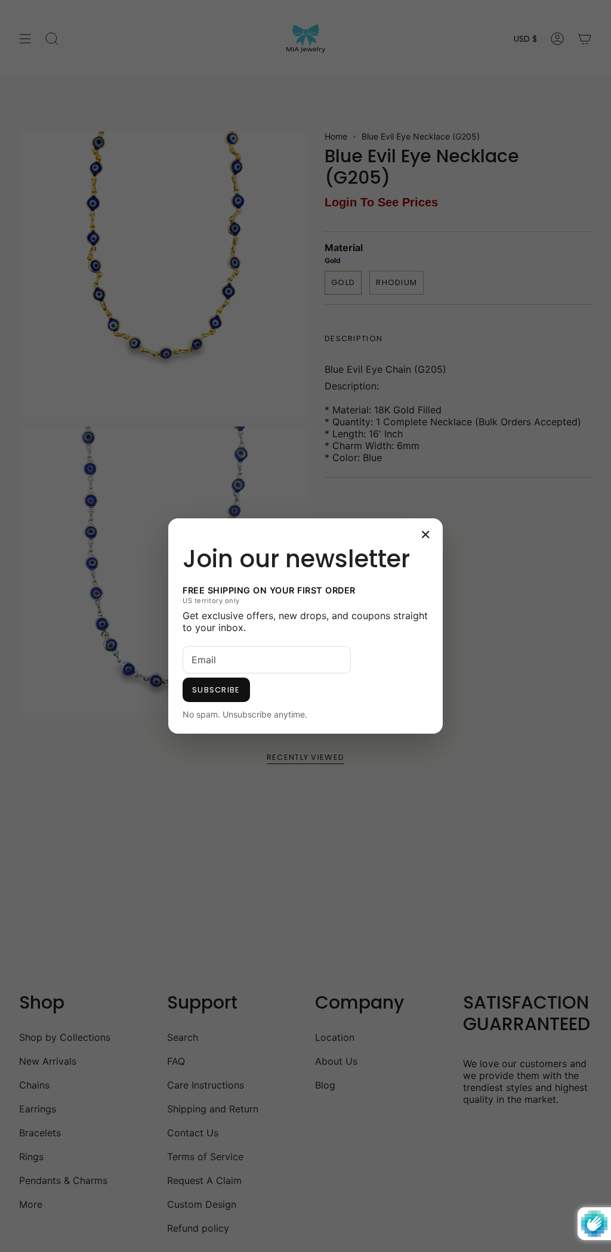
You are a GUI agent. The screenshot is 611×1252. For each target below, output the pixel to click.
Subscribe (216, 689)
